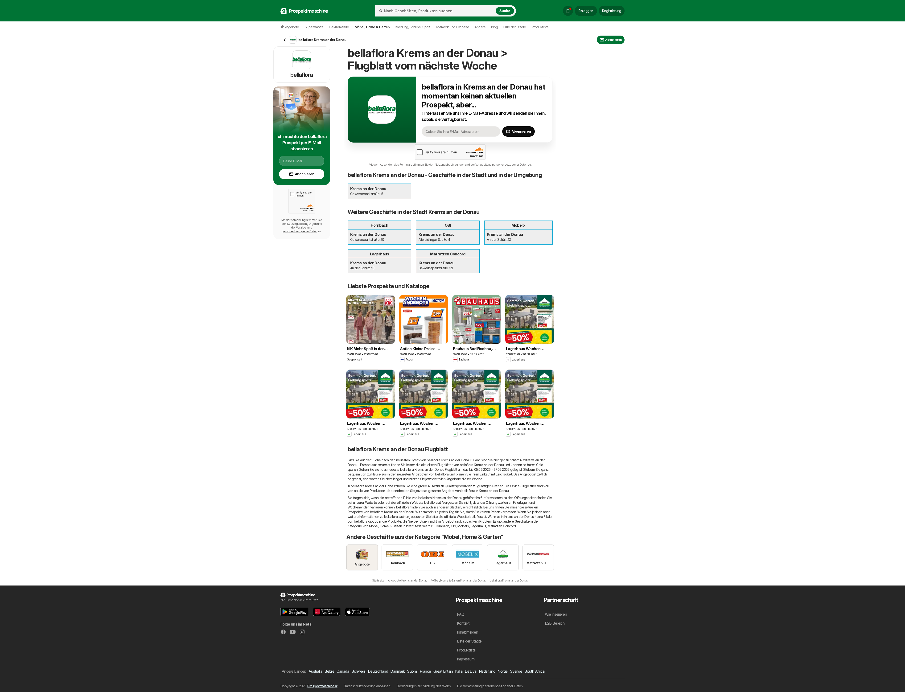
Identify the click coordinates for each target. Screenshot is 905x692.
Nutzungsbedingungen (449, 164)
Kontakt (463, 623)
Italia (458, 671)
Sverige (516, 671)
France (425, 671)
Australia (315, 671)
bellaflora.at (432, 502)
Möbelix (463, 526)
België (329, 671)
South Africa (534, 671)
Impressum (465, 659)
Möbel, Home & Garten (385, 526)
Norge (502, 671)
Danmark (397, 671)
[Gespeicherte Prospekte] (568, 11)
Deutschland (378, 671)
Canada (343, 671)
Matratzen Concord (502, 526)
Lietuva (470, 671)
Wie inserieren (556, 614)
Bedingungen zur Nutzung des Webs (424, 686)
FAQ (460, 614)
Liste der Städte (514, 27)
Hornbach (442, 526)
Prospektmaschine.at (322, 686)
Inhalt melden (467, 632)
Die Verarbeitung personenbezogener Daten (490, 686)
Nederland (487, 671)
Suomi (412, 671)
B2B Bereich (555, 623)
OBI (453, 526)
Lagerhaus (478, 526)
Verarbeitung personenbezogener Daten (501, 164)
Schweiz (358, 671)
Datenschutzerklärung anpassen (367, 686)
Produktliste (540, 27)
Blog (494, 27)
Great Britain (443, 671)
